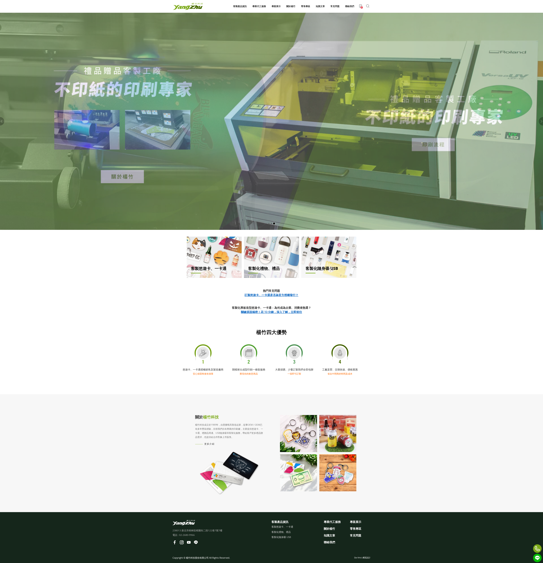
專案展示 (276, 6)
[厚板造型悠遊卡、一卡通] (298, 433)
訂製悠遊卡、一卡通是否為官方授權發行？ (271, 295)
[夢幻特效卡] (298, 472)
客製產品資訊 (240, 6)
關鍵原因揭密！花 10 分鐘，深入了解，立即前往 (271, 312)
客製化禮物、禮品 (281, 532)
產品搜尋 (367, 6)
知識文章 (320, 6)
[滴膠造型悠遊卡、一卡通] (337, 472)
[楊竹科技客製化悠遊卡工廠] (188, 6)
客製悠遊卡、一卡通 (282, 526)
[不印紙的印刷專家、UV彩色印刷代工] (271, 121)
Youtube (189, 542)
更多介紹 (209, 444)
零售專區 (305, 6)
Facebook (175, 542)
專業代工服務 (259, 6)
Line (537, 558)
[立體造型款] (337, 433)
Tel (537, 548)
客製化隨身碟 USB (281, 537)
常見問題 (335, 6)
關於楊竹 (290, 6)
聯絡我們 (349, 6)
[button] (2, 121)
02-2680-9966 (187, 535)
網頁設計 (366, 557)
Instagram (182, 542)
